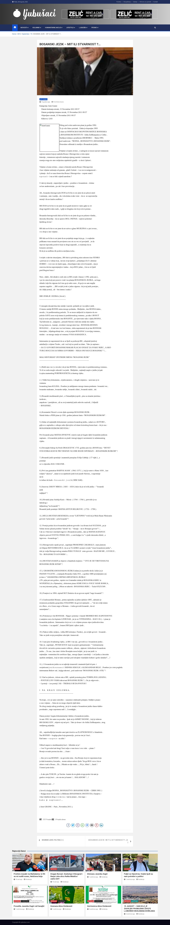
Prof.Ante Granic (58, 102)
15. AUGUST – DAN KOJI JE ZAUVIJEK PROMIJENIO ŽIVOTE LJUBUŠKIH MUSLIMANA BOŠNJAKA (139, 908)
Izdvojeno (135, 901)
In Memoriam (98, 869)
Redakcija (29, 879)
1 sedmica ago (93, 877)
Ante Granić (43, 99)
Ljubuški (82, 27)
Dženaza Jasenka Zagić (97, 874)
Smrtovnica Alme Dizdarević (99, 906)
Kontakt (155, 2)
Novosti (24, 27)
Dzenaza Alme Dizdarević (61, 906)
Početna (118, 2)
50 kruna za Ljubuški (145, 2)
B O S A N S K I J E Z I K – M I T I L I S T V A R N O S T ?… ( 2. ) (108, 841)
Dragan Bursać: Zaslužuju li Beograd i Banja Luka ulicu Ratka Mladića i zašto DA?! (66, 876)
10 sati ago (19, 879)
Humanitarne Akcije (53, 27)
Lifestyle (69, 27)
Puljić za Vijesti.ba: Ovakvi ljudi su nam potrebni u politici (138, 875)
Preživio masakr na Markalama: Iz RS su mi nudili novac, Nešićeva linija (29, 875)
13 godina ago (45, 102)
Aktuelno (17, 869)
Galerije (135, 2)
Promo (94, 27)
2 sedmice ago (93, 909)
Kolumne (36, 27)
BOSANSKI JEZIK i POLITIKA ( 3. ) (53, 840)
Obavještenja (127, 2)
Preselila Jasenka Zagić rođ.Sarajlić (29, 906)
